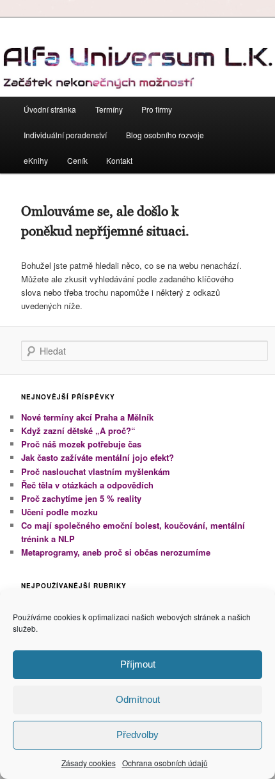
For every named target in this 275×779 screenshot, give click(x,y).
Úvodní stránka (50, 109)
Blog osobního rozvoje (165, 134)
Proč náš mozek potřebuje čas (81, 444)
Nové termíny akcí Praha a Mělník (87, 417)
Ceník (77, 160)
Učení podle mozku (59, 512)
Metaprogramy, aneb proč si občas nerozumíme (115, 552)
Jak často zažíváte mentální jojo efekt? (97, 457)
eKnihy (36, 160)
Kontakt (119, 160)
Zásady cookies (88, 762)
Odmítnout (138, 699)
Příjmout (137, 664)
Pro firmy (156, 109)
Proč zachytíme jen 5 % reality (81, 498)
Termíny (109, 109)
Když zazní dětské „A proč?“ (78, 430)
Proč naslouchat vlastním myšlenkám (95, 471)
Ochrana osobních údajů (165, 762)
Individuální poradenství (65, 134)
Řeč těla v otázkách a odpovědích (87, 485)
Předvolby (137, 734)
